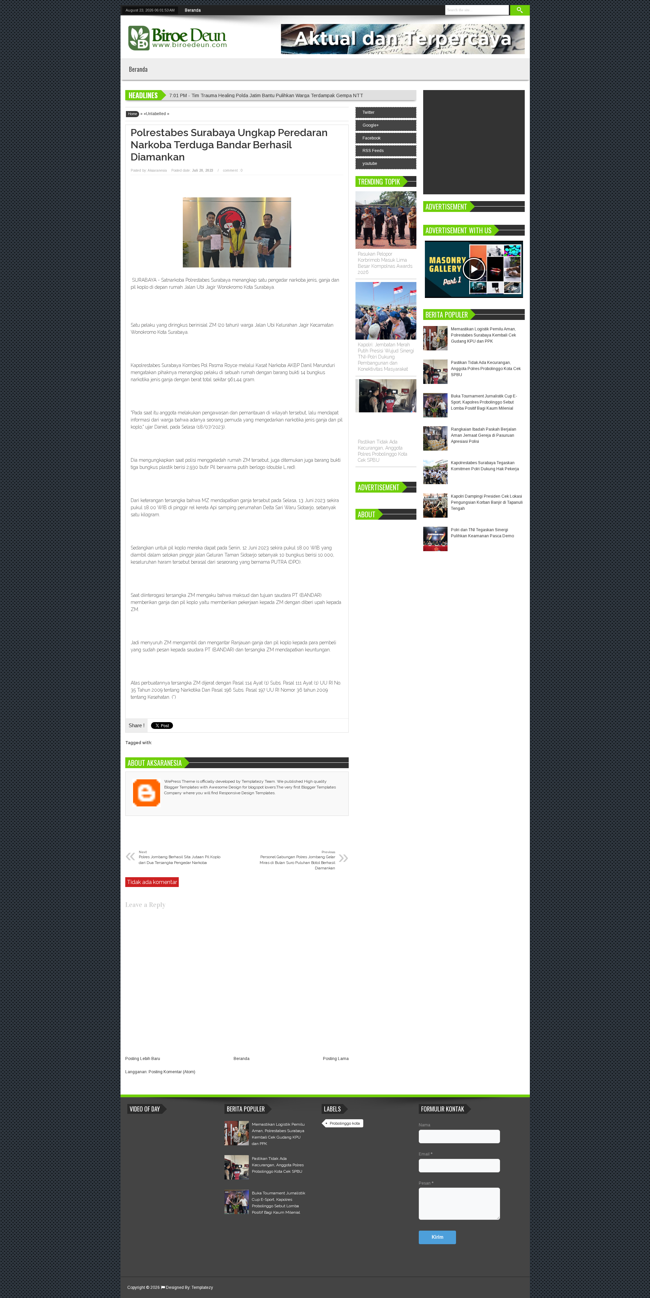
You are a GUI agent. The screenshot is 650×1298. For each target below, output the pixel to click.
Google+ (371, 125)
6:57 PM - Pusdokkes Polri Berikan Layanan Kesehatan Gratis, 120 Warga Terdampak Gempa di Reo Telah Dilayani (293, 95)
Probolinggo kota (345, 1123)
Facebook (372, 138)
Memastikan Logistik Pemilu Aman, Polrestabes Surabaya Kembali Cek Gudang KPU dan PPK (483, 335)
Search (520, 10)
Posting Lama (336, 1058)
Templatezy (202, 1287)
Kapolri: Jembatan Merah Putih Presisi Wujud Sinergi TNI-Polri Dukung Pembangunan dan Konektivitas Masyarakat (386, 357)
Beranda (193, 10)
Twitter (368, 112)
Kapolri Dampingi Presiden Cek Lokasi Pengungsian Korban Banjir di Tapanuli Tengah (487, 502)
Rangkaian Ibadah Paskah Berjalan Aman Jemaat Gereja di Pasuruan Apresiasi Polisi (483, 435)
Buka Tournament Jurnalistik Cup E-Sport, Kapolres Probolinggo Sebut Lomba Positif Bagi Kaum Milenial (484, 402)
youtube (370, 163)
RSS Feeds (373, 150)
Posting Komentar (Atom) (172, 1071)
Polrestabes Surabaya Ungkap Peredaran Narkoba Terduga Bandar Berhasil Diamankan (229, 145)
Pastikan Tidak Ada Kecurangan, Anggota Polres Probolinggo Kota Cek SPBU (486, 368)
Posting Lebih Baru (142, 1058)
